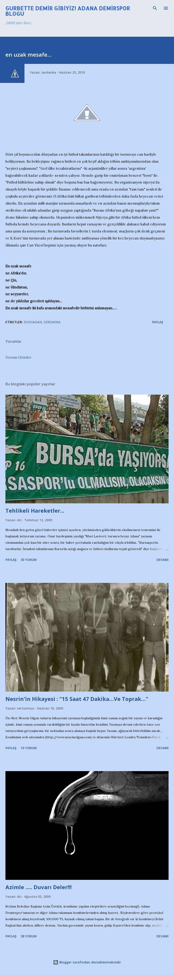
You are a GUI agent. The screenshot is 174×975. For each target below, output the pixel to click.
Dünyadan (33, 322)
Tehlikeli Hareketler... (34, 510)
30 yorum (29, 559)
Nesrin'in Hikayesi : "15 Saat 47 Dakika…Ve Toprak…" (76, 698)
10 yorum (29, 748)
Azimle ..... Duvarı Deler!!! (38, 887)
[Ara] (155, 8)
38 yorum (29, 936)
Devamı (163, 559)
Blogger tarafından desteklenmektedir (89, 962)
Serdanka (52, 322)
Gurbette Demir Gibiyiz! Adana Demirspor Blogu (67, 11)
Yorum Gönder (18, 357)
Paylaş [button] (157, 322)
